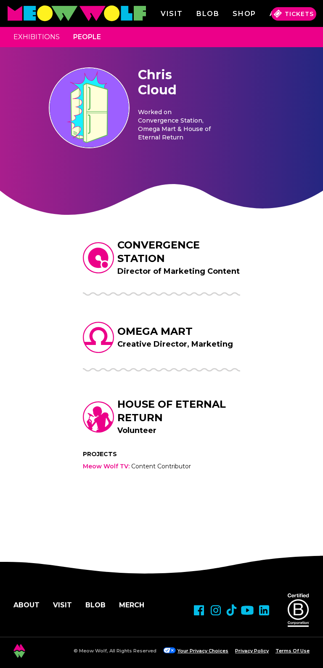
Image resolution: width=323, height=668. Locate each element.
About (26, 605)
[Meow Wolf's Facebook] (199, 610)
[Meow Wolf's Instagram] (215, 610)
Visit (172, 14)
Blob (207, 14)
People (87, 37)
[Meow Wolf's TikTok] (231, 610)
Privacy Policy (252, 651)
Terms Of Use (292, 651)
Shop (244, 14)
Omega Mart (155, 331)
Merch (131, 605)
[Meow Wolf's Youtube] (247, 610)
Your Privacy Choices (202, 651)
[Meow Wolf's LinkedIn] (264, 610)
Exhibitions (36, 37)
